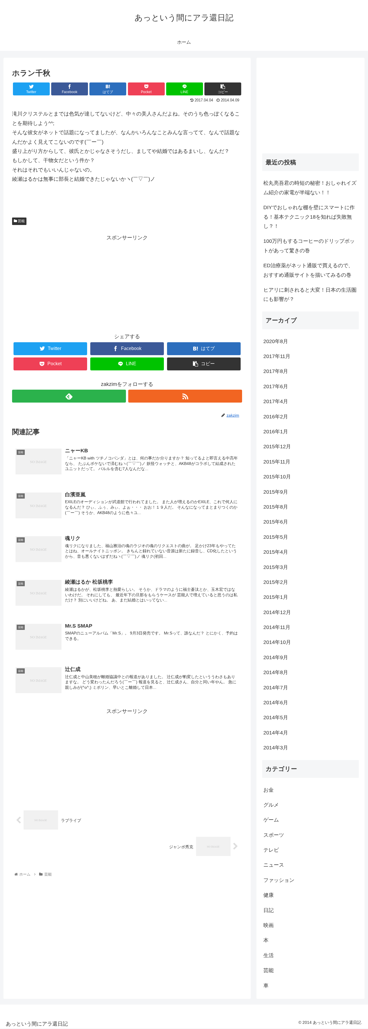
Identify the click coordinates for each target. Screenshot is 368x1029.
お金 (268, 790)
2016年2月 (275, 417)
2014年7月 (275, 688)
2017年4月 (275, 401)
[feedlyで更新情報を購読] (69, 396)
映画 (268, 925)
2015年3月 (275, 567)
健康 (268, 895)
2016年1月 (275, 431)
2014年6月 (275, 702)
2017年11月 (276, 356)
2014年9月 (275, 657)
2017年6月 (275, 386)
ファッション (278, 880)
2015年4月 (275, 552)
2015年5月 (275, 537)
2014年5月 (275, 717)
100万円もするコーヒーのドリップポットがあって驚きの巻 (309, 245)
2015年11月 (276, 462)
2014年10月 (277, 642)
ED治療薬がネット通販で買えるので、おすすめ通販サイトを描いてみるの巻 (308, 270)
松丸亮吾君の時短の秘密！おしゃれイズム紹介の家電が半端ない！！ (309, 187)
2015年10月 (277, 477)
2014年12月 (277, 612)
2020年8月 (275, 341)
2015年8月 (275, 507)
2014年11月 (276, 627)
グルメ (271, 805)
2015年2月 (275, 582)
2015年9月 (275, 492)
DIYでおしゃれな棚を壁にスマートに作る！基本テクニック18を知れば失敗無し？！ (309, 217)
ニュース (273, 865)
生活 (268, 955)
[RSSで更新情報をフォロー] (185, 396)
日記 (268, 910)
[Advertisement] (127, 282)
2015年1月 (275, 597)
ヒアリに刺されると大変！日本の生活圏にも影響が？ (309, 294)
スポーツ (273, 835)
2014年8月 (275, 672)
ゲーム (271, 820)
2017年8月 (275, 371)
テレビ (271, 850)
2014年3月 (275, 748)
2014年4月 (275, 733)
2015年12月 (277, 446)
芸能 (21, 221)
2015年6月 (275, 522)
